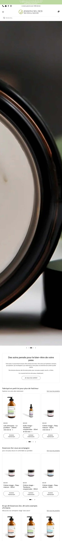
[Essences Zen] (31, 12)
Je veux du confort (31, 378)
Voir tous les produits (53, 391)
